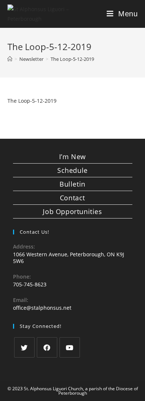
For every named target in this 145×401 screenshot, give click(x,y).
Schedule (72, 170)
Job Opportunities (72, 211)
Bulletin (72, 184)
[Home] (9, 59)
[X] (24, 347)
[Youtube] (69, 347)
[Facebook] (47, 347)
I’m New (72, 156)
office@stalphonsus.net (42, 307)
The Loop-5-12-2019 (32, 100)
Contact (72, 197)
